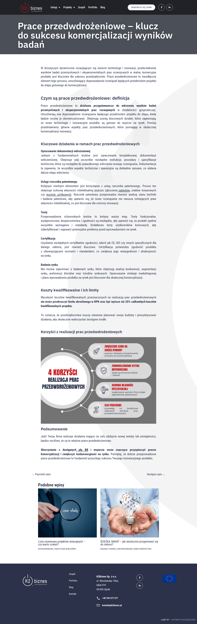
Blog (102, 7)
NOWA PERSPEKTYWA (142, 549)
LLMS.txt (165, 620)
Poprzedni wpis (41, 474)
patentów (124, 190)
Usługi (54, 7)
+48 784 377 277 (110, 598)
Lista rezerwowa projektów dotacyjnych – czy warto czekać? (61, 543)
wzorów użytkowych (58, 194)
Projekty (67, 7)
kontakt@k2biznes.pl (112, 605)
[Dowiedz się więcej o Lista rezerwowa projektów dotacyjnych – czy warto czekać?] (67, 512)
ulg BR (82, 450)
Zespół (81, 7)
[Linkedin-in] (139, 585)
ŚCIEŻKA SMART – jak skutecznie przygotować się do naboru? (129, 543)
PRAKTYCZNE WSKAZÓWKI (65, 549)
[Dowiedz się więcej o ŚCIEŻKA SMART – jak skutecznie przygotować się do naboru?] (129, 512)
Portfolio (92, 7)
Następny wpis (156, 474)
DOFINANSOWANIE (46, 549)
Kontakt (72, 594)
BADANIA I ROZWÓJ (108, 549)
